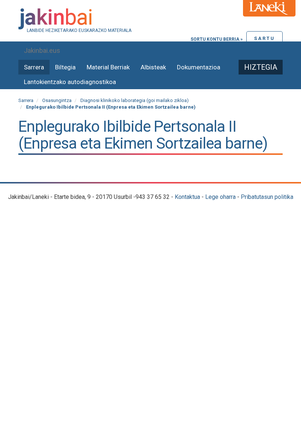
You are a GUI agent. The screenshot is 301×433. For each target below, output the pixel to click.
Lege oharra (220, 196)
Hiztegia (260, 67)
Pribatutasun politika (267, 196)
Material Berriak (108, 67)
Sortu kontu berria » (217, 39)
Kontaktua (187, 196)
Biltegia (65, 67)
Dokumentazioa (198, 67)
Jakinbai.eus (42, 50)
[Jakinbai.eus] (150, 18)
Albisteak (153, 67)
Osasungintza (57, 100)
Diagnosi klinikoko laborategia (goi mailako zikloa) (134, 100)
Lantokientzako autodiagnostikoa (70, 81)
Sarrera (34, 67)
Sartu (264, 38)
